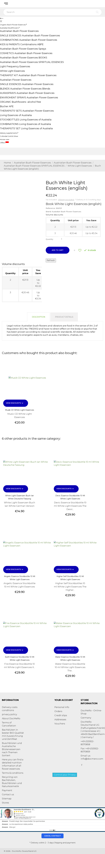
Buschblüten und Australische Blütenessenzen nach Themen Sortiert (12, 749)
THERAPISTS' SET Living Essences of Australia (26, 128)
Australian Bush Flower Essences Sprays (23, 48)
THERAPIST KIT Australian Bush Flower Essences (28, 75)
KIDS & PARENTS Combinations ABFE (22, 44)
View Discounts (15, 403)
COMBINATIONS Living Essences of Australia (25, 124)
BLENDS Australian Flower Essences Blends (25, 88)
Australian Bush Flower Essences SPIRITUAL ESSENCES (32, 62)
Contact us (8, 794)
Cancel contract (52, 836)
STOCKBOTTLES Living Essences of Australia (25, 119)
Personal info (61, 707)
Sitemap (6, 798)
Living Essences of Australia (16, 115)
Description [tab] (38, 317)
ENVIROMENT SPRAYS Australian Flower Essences (29, 97)
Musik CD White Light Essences (19, 410)
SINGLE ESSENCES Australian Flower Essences (26, 84)
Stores (5, 802)
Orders (58, 711)
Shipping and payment (64, 843)
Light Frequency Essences (15, 66)
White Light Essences (12, 71)
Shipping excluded (66, 200)
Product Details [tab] (64, 317)
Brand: (48, 211)
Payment (7, 790)
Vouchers (59, 723)
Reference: (50, 208)
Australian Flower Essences (15, 79)
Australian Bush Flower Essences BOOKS (23, 57)
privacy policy (9, 714)
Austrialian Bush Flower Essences (19, 31)
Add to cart (57, 250)
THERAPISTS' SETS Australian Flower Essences (27, 110)
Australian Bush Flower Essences (66, 211)
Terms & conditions (12, 773)
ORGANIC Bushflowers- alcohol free (20, 102)
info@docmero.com (92, 758)
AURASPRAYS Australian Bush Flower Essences (27, 93)
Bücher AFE (7, 106)
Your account (63, 700)
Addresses (60, 719)
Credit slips (60, 715)
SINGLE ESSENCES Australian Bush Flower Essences (30, 35)
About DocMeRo (11, 718)
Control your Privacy (65, 775)
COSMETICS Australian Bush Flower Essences (26, 53)
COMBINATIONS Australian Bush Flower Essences (28, 40)
